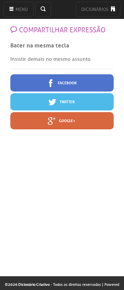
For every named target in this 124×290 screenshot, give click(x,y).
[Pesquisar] (43, 9)
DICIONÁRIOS (95, 9)
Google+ (66, 120)
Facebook (67, 82)
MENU (21, 9)
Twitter (67, 101)
